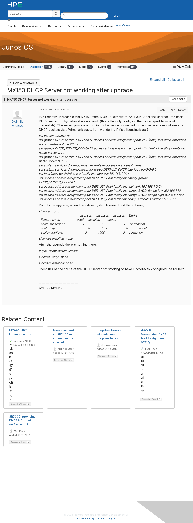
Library (65, 66)
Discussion (40, 66)
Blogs (85, 66)
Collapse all (176, 80)
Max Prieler (20, 431)
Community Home (13, 66)
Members (126, 66)
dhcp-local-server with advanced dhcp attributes (110, 334)
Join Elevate (123, 25)
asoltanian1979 (22, 341)
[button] (32, 26)
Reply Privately (177, 109)
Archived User (65, 349)
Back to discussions (25, 82)
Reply (162, 109)
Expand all (157, 80)
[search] (56, 13)
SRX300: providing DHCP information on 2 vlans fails (22, 420)
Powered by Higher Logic (96, 518)
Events (104, 66)
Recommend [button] (178, 99)
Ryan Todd (151, 349)
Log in (117, 15)
